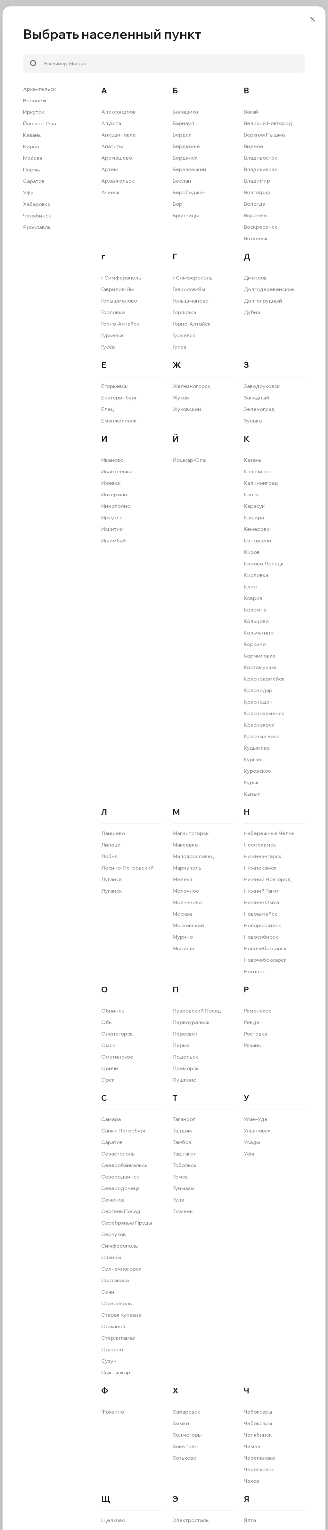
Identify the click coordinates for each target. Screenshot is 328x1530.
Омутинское (117, 1056)
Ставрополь (116, 1303)
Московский (188, 925)
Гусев (108, 346)
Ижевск (111, 483)
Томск (180, 1176)
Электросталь (191, 1520)
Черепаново (259, 1458)
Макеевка (185, 844)
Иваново (112, 460)
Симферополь (119, 1245)
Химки (181, 1423)
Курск (251, 782)
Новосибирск (261, 937)
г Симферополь (121, 277)
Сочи (107, 1292)
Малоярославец (193, 856)
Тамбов (182, 1142)
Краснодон (258, 701)
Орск (108, 1080)
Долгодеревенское (269, 289)
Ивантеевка (116, 471)
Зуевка (253, 420)
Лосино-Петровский (127, 867)
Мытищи (183, 948)
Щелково (113, 1520)
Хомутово (185, 1446)
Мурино (183, 937)
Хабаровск (37, 204)
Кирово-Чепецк (264, 563)
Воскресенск (260, 227)
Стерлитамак (118, 1338)
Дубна (252, 312)
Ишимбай (113, 540)
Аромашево (116, 157)
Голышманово (119, 300)
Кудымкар (257, 748)
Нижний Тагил (262, 890)
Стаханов (113, 1326)
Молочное (186, 890)
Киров (31, 146)
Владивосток (260, 157)
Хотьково (184, 1458)
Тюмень (183, 1211)
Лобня (109, 856)
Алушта (111, 123)
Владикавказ (260, 169)
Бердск (182, 134)
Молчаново (187, 902)
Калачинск (257, 471)
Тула (178, 1199)
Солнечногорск (121, 1269)
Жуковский (187, 409)
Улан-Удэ (255, 1119)
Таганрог (184, 1119)
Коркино (255, 644)
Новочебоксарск (265, 948)
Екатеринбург (119, 397)
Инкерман (114, 494)
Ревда (251, 1022)
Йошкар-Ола (39, 123)
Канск (251, 494)
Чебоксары (258, 1411)
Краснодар (258, 690)
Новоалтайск (260, 914)
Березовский (189, 169)
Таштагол (185, 1153)
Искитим (112, 529)
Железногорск (191, 386)
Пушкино (184, 1080)
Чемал (252, 1446)
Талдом (182, 1130)
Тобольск (185, 1165)
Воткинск (256, 238)
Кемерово (257, 529)
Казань (32, 135)
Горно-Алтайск (120, 323)
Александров (118, 111)
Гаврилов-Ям (117, 289)
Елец (107, 409)
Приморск (186, 1068)
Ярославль (37, 227)
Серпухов (113, 1234)
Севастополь (118, 1153)
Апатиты (112, 146)
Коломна (255, 609)
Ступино (112, 1349)
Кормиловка (259, 655)
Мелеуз (182, 879)
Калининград (261, 483)
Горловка (113, 312)
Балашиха (185, 111)
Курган (252, 759)
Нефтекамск (260, 844)
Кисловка (256, 575)
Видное (253, 146)
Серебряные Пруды (126, 1222)
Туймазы (183, 1188)
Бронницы (186, 215)
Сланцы (111, 1257)
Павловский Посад (197, 1010)
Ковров (253, 598)
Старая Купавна (121, 1315)
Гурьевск (112, 335)
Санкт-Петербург (123, 1130)
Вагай (251, 111)
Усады (252, 1142)
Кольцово (256, 621)
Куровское (257, 771)
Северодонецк (120, 1188)
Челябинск (37, 215)
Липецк (110, 844)
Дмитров (255, 277)
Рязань (252, 1045)
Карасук (254, 506)
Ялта (250, 1520)
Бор (177, 204)
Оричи (109, 1068)
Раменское (258, 1010)
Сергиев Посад (120, 1211)
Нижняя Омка (261, 902)
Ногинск (254, 971)
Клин (250, 586)
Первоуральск (191, 1022)
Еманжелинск (119, 420)
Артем (109, 169)
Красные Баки (262, 736)
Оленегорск (117, 1033)
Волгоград (257, 192)
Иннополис (115, 506)
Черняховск (259, 1469)
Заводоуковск (262, 386)
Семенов (113, 1199)
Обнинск (112, 1010)
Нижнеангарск (263, 856)
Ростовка (255, 1033)
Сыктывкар (115, 1372)
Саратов (34, 181)
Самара (111, 1119)
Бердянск (185, 157)
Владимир (257, 180)
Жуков (181, 397)
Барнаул (183, 123)
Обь (106, 1022)
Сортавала (115, 1280)
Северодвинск (120, 1176)
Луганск (111, 879)
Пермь (31, 169)
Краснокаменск (264, 713)
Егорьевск (114, 386)
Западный (256, 397)
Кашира (254, 517)
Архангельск (39, 89)
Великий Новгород (268, 123)
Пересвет (185, 1033)
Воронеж (34, 100)
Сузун (109, 1361)
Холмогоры (187, 1434)
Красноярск (259, 725)
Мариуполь (187, 867)
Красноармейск (264, 678)
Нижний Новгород (267, 879)
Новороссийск (262, 925)
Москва (32, 158)
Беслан (182, 180)
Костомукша (260, 667)
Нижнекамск (260, 867)
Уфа (28, 192)
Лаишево (113, 833)
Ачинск (110, 192)
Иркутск (33, 112)
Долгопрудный (263, 300)
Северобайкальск (124, 1165)
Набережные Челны (270, 833)
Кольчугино (259, 632)
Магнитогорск (191, 833)
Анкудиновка (118, 134)
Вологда (254, 204)
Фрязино (112, 1411)
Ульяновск (257, 1130)
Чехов (251, 1481)
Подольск (185, 1056)
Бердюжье (186, 146)
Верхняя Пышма (264, 134)
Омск (108, 1045)
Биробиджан (189, 192)
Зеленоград (259, 409)
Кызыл (252, 794)
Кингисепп (257, 540)
